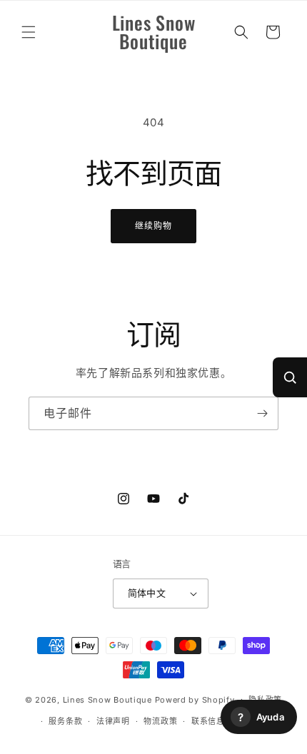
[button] (28, 32)
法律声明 (113, 721)
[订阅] (262, 413)
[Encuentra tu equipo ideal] (290, 377)
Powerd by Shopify (195, 699)
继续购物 (154, 225)
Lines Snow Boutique (107, 699)
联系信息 (208, 721)
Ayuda (261, 717)
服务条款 (65, 721)
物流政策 (160, 721)
